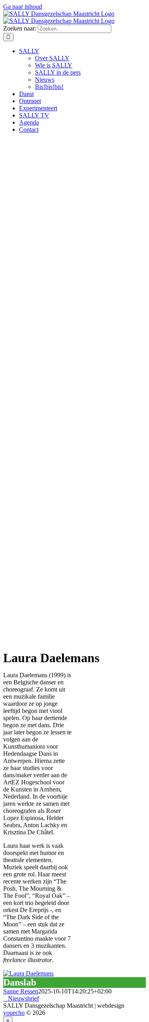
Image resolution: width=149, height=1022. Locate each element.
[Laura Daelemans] (28, 973)
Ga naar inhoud (22, 6)
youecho (14, 1012)
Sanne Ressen (20, 991)
